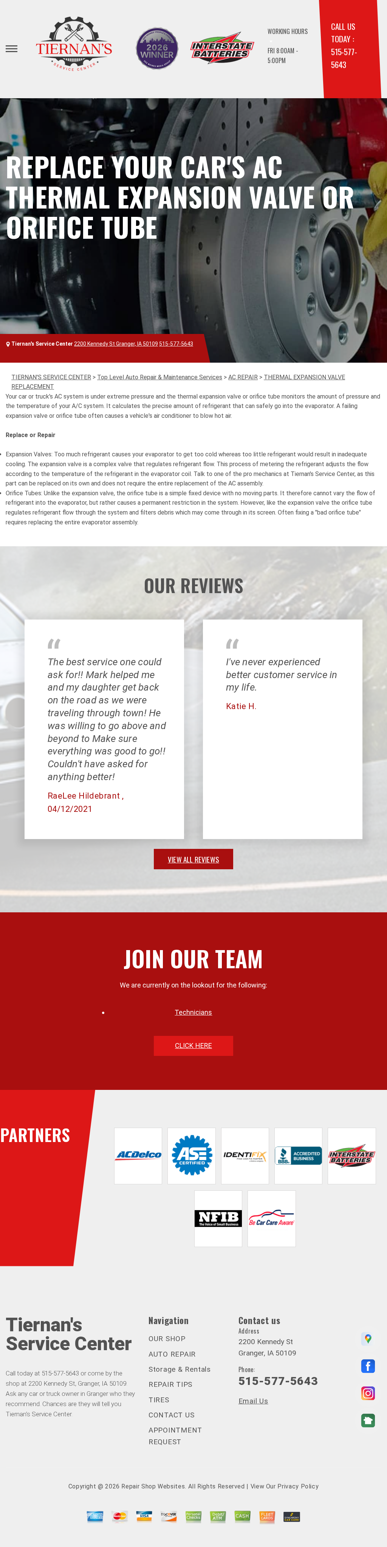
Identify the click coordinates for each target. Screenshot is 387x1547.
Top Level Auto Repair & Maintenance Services (159, 377)
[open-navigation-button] (11, 48)
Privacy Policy (298, 1486)
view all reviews (193, 859)
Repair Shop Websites (153, 1486)
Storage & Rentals (180, 1369)
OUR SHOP (167, 1338)
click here (193, 1045)
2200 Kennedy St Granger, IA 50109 (116, 344)
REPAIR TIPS (170, 1384)
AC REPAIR (243, 377)
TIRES (159, 1400)
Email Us (253, 1401)
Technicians (193, 1012)
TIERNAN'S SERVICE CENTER (51, 377)
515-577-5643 (176, 344)
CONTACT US (172, 1415)
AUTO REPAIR (172, 1354)
